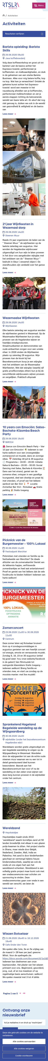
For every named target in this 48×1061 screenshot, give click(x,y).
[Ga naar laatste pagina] (24, 993)
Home (4, 15)
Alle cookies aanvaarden (24, 1041)
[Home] (11, 6)
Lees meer (8, 113)
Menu (41, 5)
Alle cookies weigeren (24, 1048)
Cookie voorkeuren (24, 1055)
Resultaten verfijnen (14, 33)
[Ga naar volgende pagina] (20, 993)
